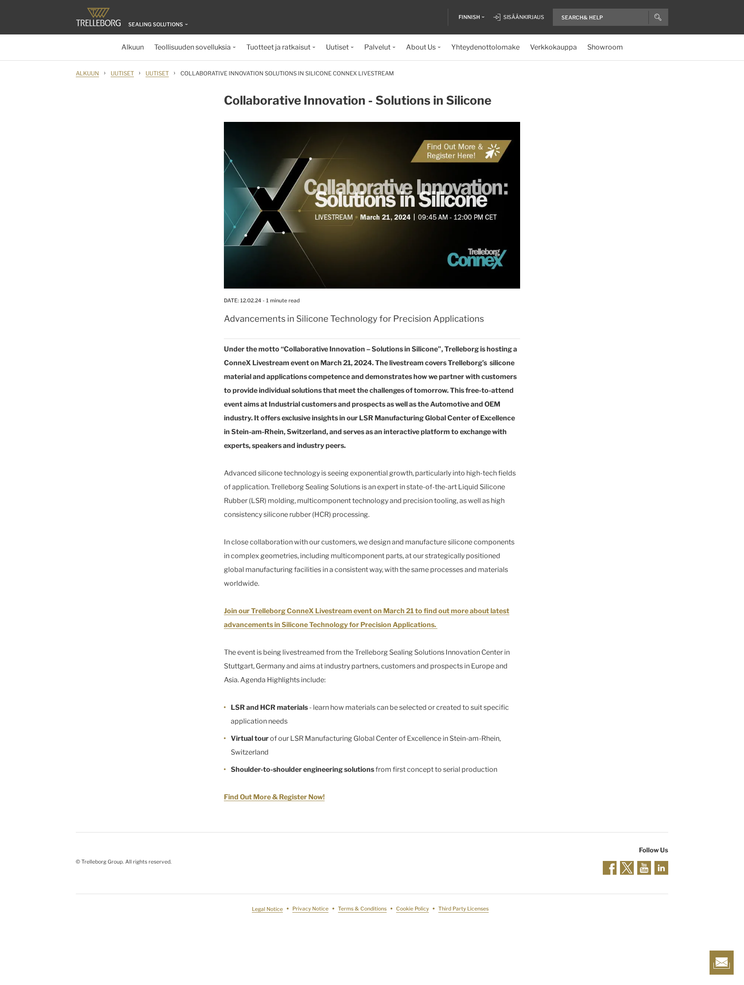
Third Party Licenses (463, 909)
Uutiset (122, 73)
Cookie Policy (412, 909)
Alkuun (87, 73)
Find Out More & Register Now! (274, 797)
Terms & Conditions (362, 909)
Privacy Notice (310, 909)
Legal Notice (267, 909)
